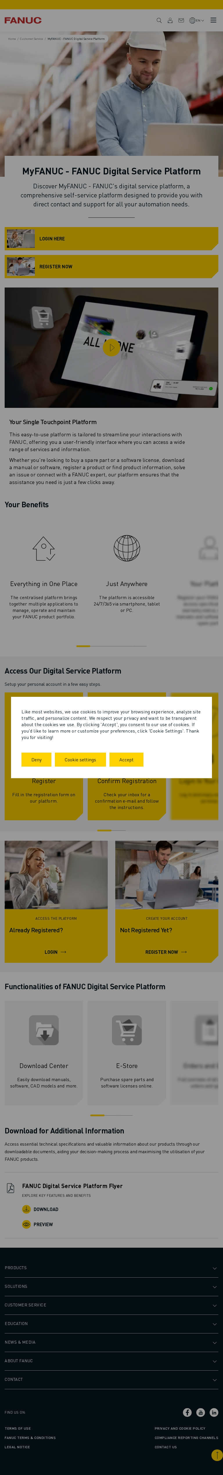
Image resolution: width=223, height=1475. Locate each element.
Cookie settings (80, 759)
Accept (126, 759)
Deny (36, 759)
